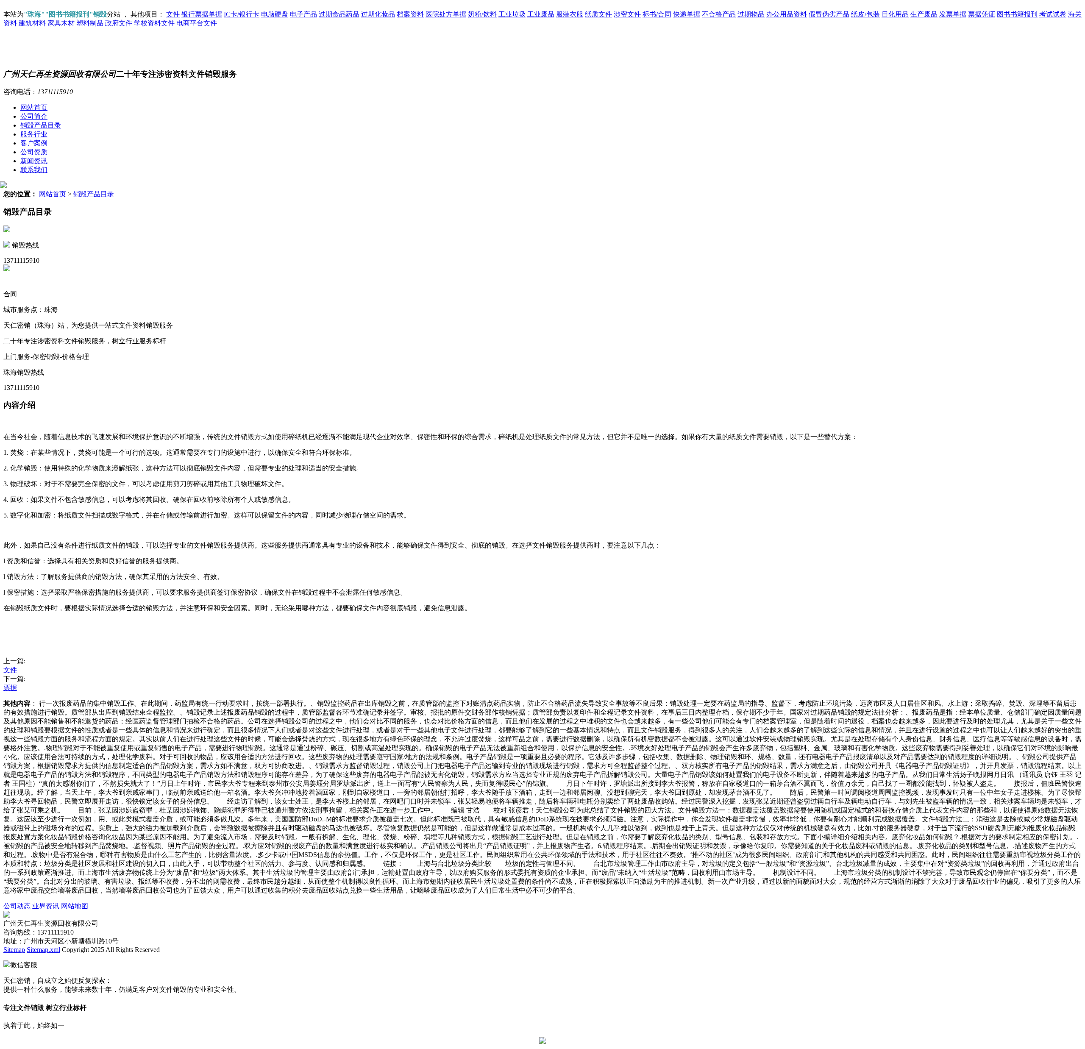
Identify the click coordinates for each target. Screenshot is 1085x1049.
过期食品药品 (339, 14)
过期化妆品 (378, 14)
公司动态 (17, 906)
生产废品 (924, 14)
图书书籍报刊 (1017, 14)
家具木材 (61, 23)
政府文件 (118, 23)
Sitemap (14, 949)
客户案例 (33, 143)
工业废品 (540, 14)
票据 (10, 687)
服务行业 (33, 134)
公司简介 (33, 116)
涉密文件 (627, 14)
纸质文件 (598, 14)
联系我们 (33, 169)
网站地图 (74, 906)
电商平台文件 (196, 23)
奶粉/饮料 (482, 14)
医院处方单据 (446, 14)
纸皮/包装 (865, 14)
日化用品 (895, 14)
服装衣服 (569, 14)
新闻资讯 (33, 160)
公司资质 (33, 152)
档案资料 (410, 14)
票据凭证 (981, 14)
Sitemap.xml (43, 949)
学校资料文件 (154, 23)
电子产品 (303, 14)
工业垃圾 (512, 14)
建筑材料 (32, 23)
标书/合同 (657, 14)
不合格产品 (719, 14)
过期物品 (751, 14)
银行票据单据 (201, 14)
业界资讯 (45, 906)
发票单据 (952, 14)
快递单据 (686, 14)
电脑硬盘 (274, 14)
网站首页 (33, 107)
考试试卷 (1052, 14)
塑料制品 (89, 23)
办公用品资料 (786, 14)
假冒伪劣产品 (829, 14)
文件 (173, 14)
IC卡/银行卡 (241, 14)
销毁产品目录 (40, 125)
